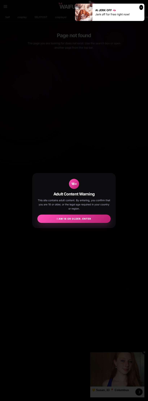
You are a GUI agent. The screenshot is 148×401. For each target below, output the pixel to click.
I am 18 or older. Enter (74, 218)
